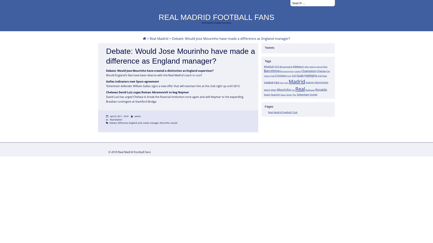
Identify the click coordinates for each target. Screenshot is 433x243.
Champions (308, 71)
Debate (113, 122)
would (174, 122)
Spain (267, 94)
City (328, 71)
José (320, 75)
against (313, 66)
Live (281, 82)
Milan (273, 89)
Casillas (297, 71)
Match (267, 89)
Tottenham (303, 94)
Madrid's (310, 82)
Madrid (297, 81)
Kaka (324, 75)
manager (154, 122)
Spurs (283, 94)
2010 (277, 66)
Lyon (286, 82)
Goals (300, 75)
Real (300, 89)
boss (292, 71)
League (269, 82)
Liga (276, 82)
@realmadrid (286, 66)
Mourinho (284, 89)
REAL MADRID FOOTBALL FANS (216, 17)
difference (123, 122)
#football (269, 66)
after (306, 66)
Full (294, 75)
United (313, 94)
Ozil (293, 90)
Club (272, 76)
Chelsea (321, 71)
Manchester (321, 82)
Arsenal (319, 67)
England (133, 122)
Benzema (284, 71)
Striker (289, 95)
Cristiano (281, 75)
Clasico (267, 76)
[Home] (144, 38)
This (294, 94)
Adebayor (298, 66)
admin (137, 116)
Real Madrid (159, 38)
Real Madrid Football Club (283, 112)
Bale (325, 66)
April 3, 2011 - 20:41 (119, 116)
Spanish (275, 94)
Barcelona (272, 71)
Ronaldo (321, 90)
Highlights (310, 75)
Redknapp (310, 90)
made (146, 122)
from (289, 76)
